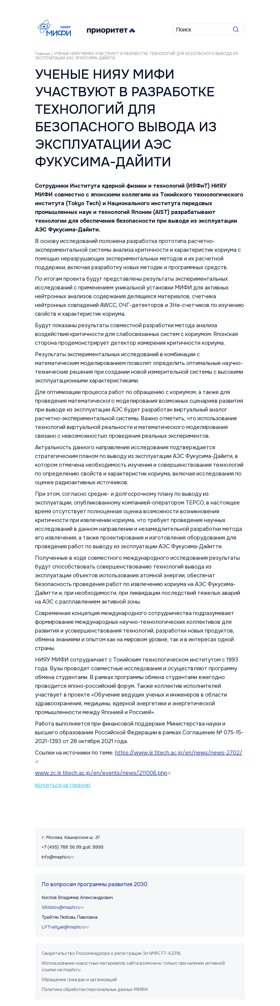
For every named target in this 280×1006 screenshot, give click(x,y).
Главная (42, 53)
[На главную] (56, 28)
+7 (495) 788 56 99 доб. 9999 (72, 847)
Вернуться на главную (63, 785)
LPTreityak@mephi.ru (66, 927)
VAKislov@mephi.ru (63, 907)
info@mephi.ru (58, 857)
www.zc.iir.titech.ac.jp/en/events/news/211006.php (103, 773)
